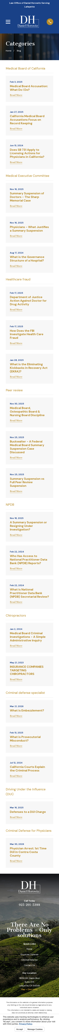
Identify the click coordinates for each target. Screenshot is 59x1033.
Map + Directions (29, 989)
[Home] (28, 21)
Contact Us (29, 965)
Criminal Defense (29, 960)
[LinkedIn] (26, 912)
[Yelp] (19, 912)
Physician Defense (29, 954)
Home (29, 949)
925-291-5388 (29, 905)
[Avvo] (32, 912)
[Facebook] (39, 912)
